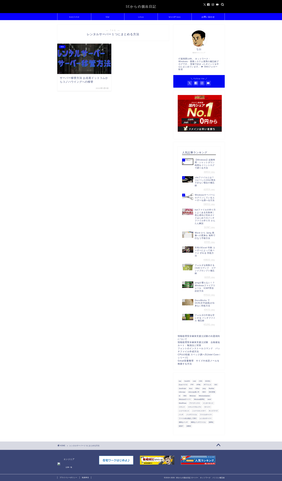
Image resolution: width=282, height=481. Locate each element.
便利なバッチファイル (198, 422)
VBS (184, 396)
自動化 (189, 426)
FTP (192, 384)
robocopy (182, 392)
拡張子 (181, 426)
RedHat (211, 388)
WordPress (175, 17)
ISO (215, 384)
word (209, 399)
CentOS (187, 381)
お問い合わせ (208, 17)
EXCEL (207, 381)
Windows (193, 396)
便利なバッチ (183, 422)
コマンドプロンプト (194, 407)
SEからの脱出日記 (141, 6)
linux (190, 388)
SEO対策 (212, 392)
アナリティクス (194, 403)
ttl (179, 396)
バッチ (181, 414)
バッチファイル (192, 414)
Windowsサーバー (185, 399)
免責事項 (85, 477)
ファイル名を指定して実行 (188, 418)
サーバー (207, 407)
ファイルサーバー (206, 414)
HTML (199, 384)
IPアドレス (207, 384)
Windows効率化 (199, 399)
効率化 (211, 422)
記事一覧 (69, 467)
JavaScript (182, 388)
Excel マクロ (183, 384)
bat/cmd (74, 17)
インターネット (208, 403)
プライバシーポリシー (68, 477)
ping (204, 388)
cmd (194, 381)
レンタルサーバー (206, 418)
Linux (141, 17)
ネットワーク (213, 411)
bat (180, 381)
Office (197, 388)
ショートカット (184, 411)
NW (108, 17)
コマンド (182, 407)
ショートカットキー (199, 411)
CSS (200, 381)
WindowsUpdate (204, 396)
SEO (204, 392)
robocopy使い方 (193, 392)
